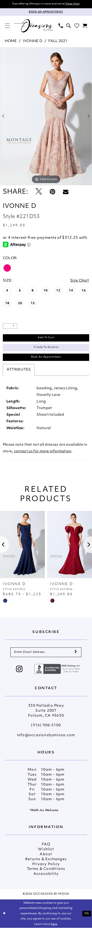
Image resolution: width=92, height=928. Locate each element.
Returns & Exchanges (46, 859)
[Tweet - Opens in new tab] (38, 192)
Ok (86, 913)
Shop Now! (73, 4)
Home (11, 41)
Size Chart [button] (79, 280)
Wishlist (46, 849)
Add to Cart (46, 337)
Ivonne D (33, 41)
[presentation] (22, 544)
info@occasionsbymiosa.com (46, 735)
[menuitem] (7, 25)
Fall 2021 (57, 41)
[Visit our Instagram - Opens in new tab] (19, 670)
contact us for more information (42, 451)
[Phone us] (61, 26)
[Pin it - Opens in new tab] (52, 192)
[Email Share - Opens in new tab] (66, 192)
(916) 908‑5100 (46, 725)
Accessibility (46, 874)
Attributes (19, 370)
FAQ (46, 844)
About (46, 854)
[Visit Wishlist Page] (76, 25)
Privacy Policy (46, 864)
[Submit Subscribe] (75, 652)
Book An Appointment (46, 357)
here (54, 924)
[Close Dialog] (4, 913)
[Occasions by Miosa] (33, 25)
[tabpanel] (46, 116)
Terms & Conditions (46, 869)
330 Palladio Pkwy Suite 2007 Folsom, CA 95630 (46, 711)
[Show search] (69, 26)
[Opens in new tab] (58, 669)
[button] (7, 25)
